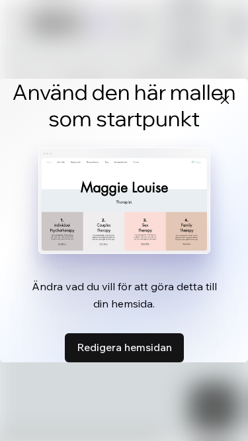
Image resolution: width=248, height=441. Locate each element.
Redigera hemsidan (124, 347)
